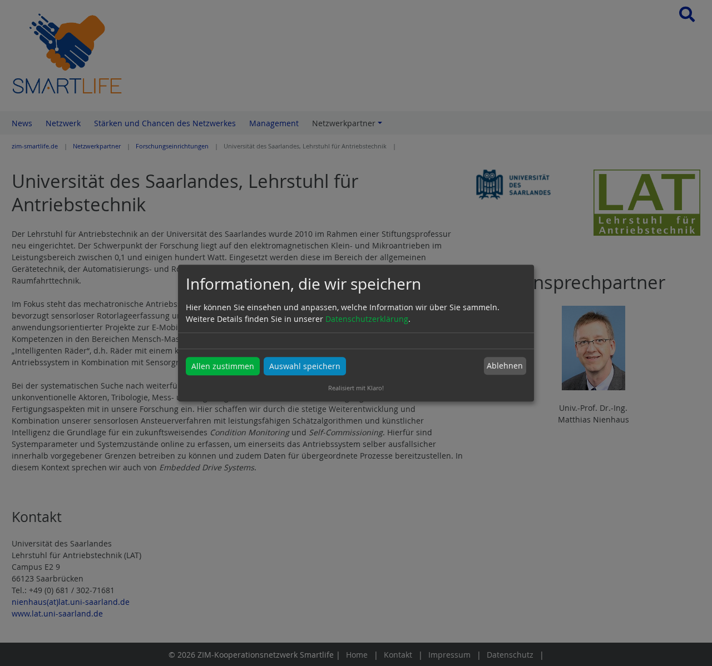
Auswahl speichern (304, 366)
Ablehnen (505, 366)
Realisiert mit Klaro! (356, 388)
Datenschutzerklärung (366, 319)
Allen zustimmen (222, 366)
